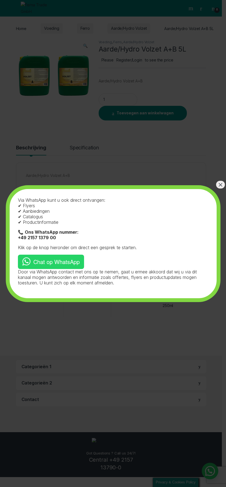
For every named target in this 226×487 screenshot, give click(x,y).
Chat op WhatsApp (56, 262)
